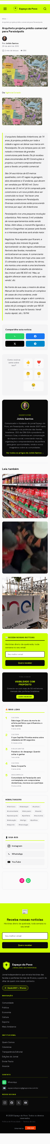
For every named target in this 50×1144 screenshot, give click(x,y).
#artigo (23, 820)
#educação (11, 820)
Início (4, 19)
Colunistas (6, 1047)
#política (33, 820)
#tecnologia (23, 825)
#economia (38, 816)
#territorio (11, 807)
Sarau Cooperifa (18, 766)
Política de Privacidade (11, 1121)
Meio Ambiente (9, 1027)
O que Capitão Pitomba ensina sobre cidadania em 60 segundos (27, 738)
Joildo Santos (12, 43)
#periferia (26, 816)
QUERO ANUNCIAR (25, 697)
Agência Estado (13, 92)
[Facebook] (11, 1102)
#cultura (36, 807)
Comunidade (8, 1003)
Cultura (5, 1017)
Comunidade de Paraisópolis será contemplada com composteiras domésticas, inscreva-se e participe (27, 780)
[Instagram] (4, 1102)
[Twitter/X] (18, 1102)
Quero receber (25, 663)
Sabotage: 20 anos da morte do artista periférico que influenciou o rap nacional (26, 723)
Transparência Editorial (12, 1052)
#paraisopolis (12, 816)
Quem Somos (8, 1042)
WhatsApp (12, 1082)
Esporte (5, 1022)
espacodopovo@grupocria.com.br (20, 1088)
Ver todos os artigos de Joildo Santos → (25, 453)
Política (5, 1007)
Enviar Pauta (7, 1061)
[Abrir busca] (45, 9)
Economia (6, 1012)
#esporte (10, 825)
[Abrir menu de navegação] (5, 9)
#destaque (24, 807)
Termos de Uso (29, 1121)
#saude (38, 811)
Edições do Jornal (10, 1056)
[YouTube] (25, 1102)
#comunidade (12, 811)
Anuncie (5, 1066)
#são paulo (26, 811)
